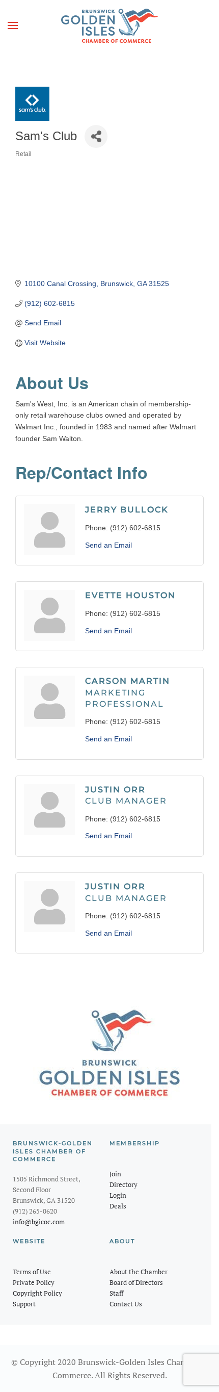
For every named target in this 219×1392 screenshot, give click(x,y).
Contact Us (126, 1303)
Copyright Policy (37, 1293)
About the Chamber (139, 1271)
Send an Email (108, 545)
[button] (13, 25)
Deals (118, 1205)
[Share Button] (96, 136)
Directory (124, 1184)
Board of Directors (136, 1282)
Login (118, 1195)
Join (115, 1173)
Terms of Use (32, 1271)
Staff (116, 1293)
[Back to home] (109, 25)
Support (24, 1303)
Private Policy (33, 1282)
